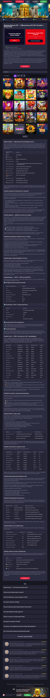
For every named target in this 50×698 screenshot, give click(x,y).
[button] (1, 10)
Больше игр (25, 136)
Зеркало (15, 40)
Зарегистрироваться (19, 1)
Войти (28, 1)
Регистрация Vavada (25, 578)
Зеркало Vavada (25, 66)
